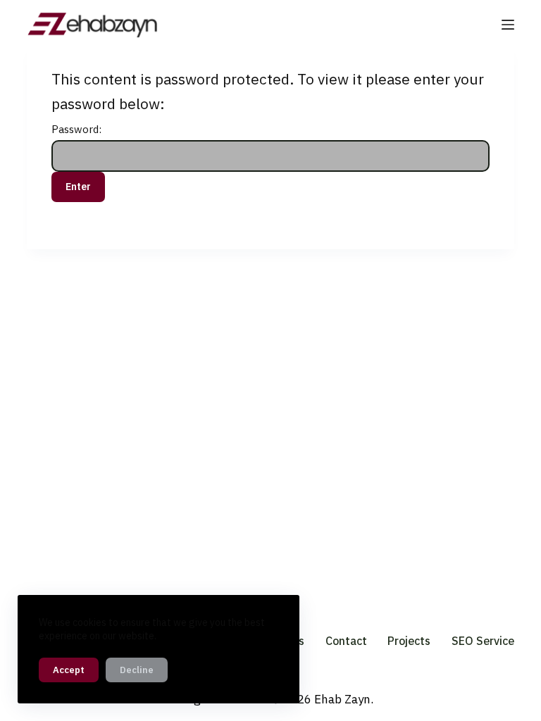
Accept (69, 670)
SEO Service (483, 641)
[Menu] (508, 24)
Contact (346, 641)
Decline (137, 670)
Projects (408, 641)
